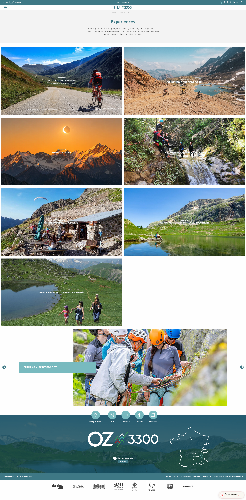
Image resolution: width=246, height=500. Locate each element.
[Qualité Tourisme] (152, 486)
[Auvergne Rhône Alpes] (78, 486)
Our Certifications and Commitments (228, 476)
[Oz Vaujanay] (58, 486)
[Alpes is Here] (118, 486)
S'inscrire (123, 462)
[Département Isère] (99, 486)
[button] (237, 2)
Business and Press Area (190, 476)
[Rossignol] (188, 486)
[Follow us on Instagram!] (227, 2)
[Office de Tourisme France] (135, 486)
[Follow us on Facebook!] (230, 2)
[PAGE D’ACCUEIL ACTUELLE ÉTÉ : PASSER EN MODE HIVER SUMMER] (11, 2)
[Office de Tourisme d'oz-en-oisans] (123, 7)
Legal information (24, 476)
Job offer (207, 476)
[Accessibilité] (225, 2)
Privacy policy (8, 476)
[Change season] (12, 2)
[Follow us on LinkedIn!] (233, 2)
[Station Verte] (170, 486)
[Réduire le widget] (242, 495)
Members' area (172, 476)
